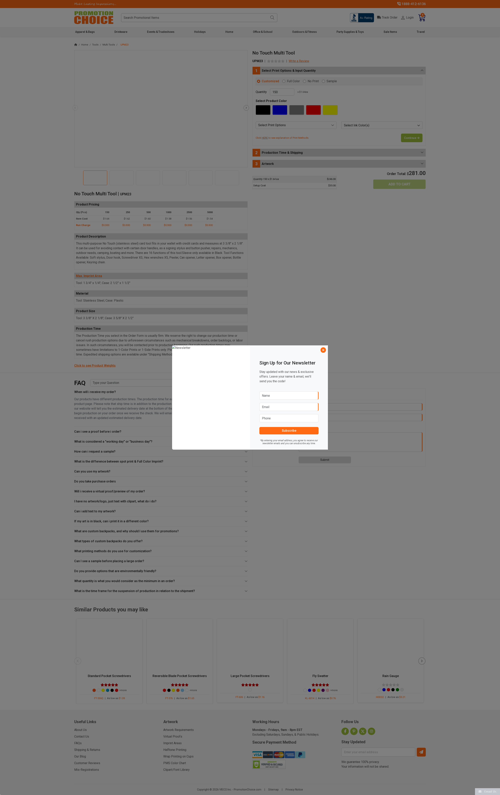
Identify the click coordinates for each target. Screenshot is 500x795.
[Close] (323, 350)
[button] (487, 791)
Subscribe (289, 430)
